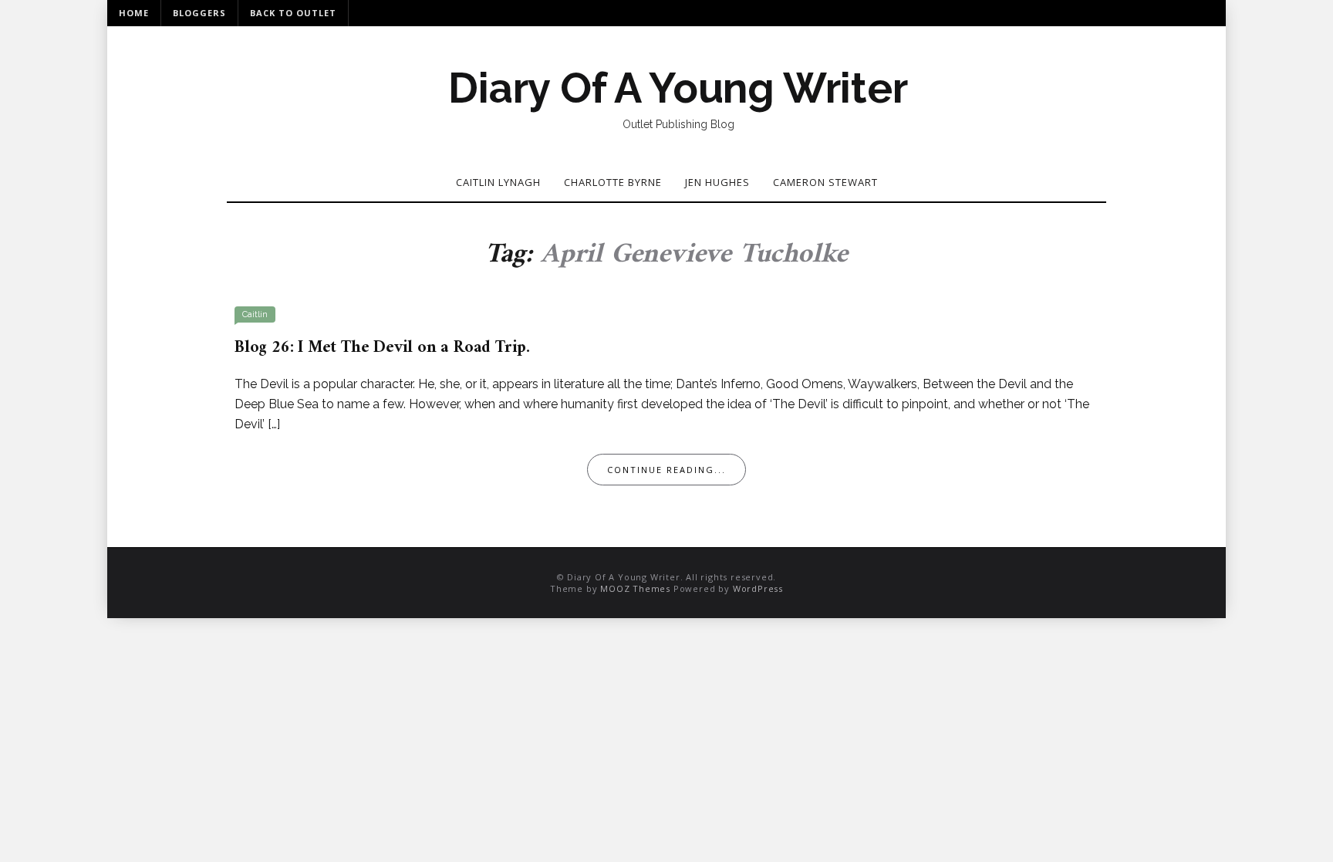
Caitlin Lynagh (498, 182)
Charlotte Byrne (613, 182)
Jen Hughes (717, 182)
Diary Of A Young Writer (677, 88)
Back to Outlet (293, 13)
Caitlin (255, 314)
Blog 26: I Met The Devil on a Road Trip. (382, 348)
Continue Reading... (666, 469)
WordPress (758, 588)
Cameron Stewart (825, 182)
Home (134, 13)
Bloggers (199, 13)
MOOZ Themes (635, 588)
